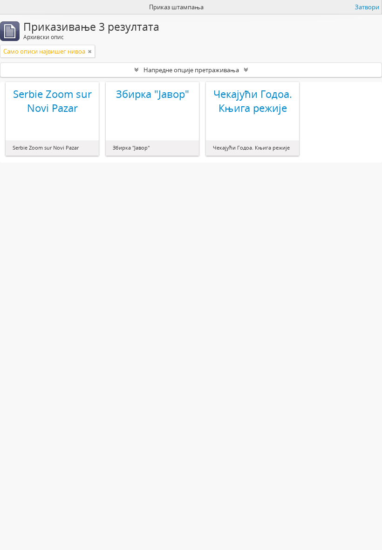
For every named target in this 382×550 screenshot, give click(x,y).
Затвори (367, 7)
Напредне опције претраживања (191, 70)
